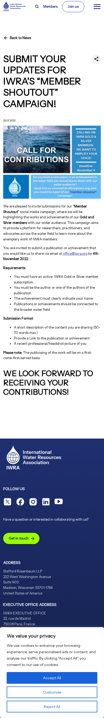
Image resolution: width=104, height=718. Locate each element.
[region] (52, 672)
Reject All (52, 706)
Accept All (52, 677)
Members (50, 7)
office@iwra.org (75, 254)
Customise (52, 692)
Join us (73, 7)
